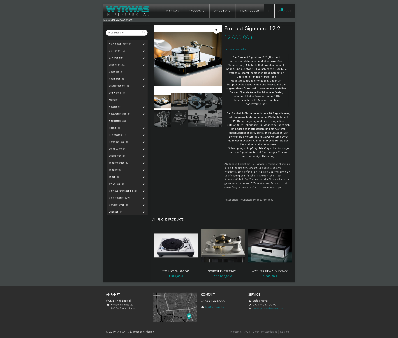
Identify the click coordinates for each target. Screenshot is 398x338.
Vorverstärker (119, 205)
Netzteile (116, 107)
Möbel (114, 100)
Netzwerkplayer (120, 114)
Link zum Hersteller (235, 49)
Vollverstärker (119, 198)
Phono (257, 199)
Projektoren (117, 135)
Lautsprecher (119, 85)
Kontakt (284, 331)
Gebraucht (117, 71)
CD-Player (117, 50)
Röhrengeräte (118, 142)
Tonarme (116, 170)
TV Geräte (116, 184)
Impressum (236, 331)
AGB (247, 331)
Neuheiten (245, 199)
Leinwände (117, 93)
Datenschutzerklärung (265, 331)
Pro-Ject (268, 199)
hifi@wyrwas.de (214, 307)
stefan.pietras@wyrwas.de (268, 308)
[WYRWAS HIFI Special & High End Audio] (127, 11)
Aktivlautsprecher (120, 43)
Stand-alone (117, 149)
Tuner (114, 177)
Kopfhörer (116, 78)
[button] (216, 30)
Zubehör (116, 212)
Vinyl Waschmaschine (123, 191)
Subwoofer (117, 156)
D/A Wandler (118, 57)
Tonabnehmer (119, 163)
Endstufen (117, 64)
